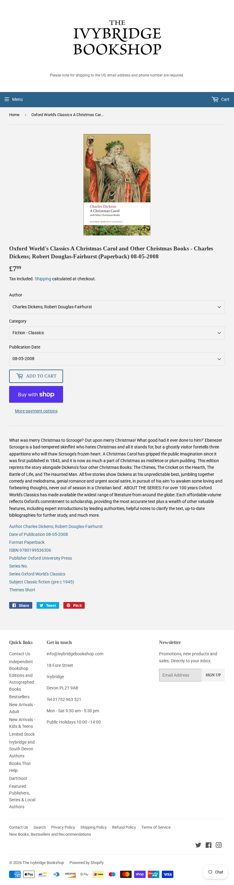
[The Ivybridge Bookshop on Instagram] (219, 846)
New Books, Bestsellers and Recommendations (50, 834)
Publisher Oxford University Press (40, 558)
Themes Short (22, 589)
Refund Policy (124, 827)
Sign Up (213, 675)
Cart (224, 99)
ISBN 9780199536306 (30, 550)
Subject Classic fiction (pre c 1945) (41, 581)
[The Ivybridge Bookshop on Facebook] (208, 846)
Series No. (18, 566)
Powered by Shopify (86, 862)
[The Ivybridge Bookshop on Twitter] (198, 846)
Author (15, 294)
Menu (17, 99)
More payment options (36, 411)
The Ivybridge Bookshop (43, 862)
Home (14, 114)
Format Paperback (26, 542)
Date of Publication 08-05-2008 (38, 534)
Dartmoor (18, 778)
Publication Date (24, 347)
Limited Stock (22, 734)
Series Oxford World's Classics (37, 574)
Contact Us (19, 653)
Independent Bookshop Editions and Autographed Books (21, 675)
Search (40, 827)
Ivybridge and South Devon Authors (22, 749)
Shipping (43, 278)
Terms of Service (156, 827)
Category (18, 321)
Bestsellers (19, 696)
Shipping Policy (93, 827)
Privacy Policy (63, 827)
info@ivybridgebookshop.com (75, 653)
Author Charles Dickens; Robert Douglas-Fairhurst (56, 526)
